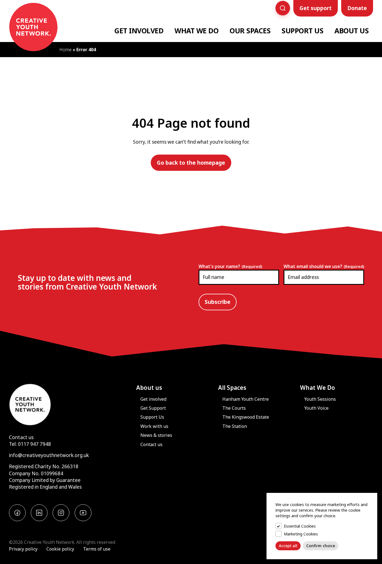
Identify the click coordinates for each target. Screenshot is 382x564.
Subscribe (217, 302)
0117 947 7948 (34, 444)
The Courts (234, 408)
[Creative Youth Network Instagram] (61, 512)
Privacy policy (23, 549)
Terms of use (96, 549)
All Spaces (232, 387)
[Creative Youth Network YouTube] (83, 512)
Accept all (288, 545)
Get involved (153, 399)
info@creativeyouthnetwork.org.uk (49, 455)
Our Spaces (250, 30)
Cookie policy (60, 549)
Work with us (154, 426)
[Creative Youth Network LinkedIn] (39, 512)
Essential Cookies (300, 526)
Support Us (302, 30)
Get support (316, 8)
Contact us (21, 437)
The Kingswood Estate (245, 417)
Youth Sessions (320, 399)
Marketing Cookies (301, 534)
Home (65, 49)
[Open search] (282, 8)
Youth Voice (316, 408)
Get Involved (138, 30)
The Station (234, 426)
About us (149, 387)
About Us (351, 30)
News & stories (156, 435)
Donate (357, 8)
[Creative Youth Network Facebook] (17, 512)
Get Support (153, 408)
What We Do (196, 30)
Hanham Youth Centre (245, 399)
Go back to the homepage (191, 162)
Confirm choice (320, 545)
